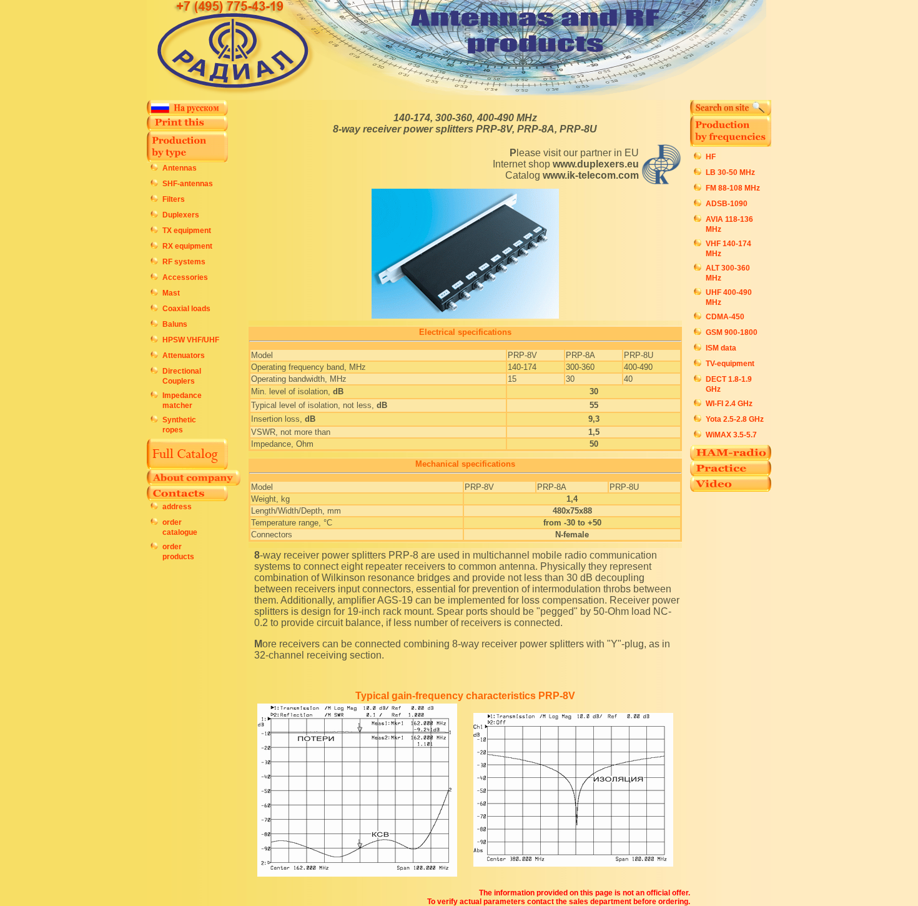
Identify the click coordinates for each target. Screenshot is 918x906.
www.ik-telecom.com (591, 175)
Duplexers (180, 215)
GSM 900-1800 (732, 332)
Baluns (174, 324)
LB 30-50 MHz (730, 172)
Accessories (185, 277)
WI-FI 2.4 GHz (729, 403)
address (177, 506)
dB (338, 391)
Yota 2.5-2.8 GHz (735, 419)
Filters (173, 199)
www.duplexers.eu (596, 164)
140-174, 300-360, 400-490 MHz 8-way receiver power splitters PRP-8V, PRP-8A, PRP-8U (465, 123)
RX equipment (187, 246)
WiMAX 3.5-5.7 (731, 435)
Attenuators (183, 355)
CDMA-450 (725, 316)
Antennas (179, 168)
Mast (171, 293)
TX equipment (186, 230)
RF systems (183, 261)
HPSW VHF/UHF (190, 340)
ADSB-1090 (727, 203)
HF (711, 156)
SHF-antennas (187, 183)
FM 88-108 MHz (733, 188)
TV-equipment (730, 363)
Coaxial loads (186, 308)
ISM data (721, 348)
